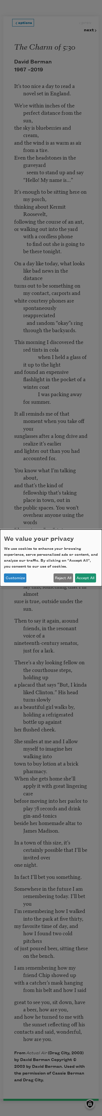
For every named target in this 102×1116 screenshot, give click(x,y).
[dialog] (51, 558)
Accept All (85, 578)
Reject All (63, 578)
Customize (15, 578)
